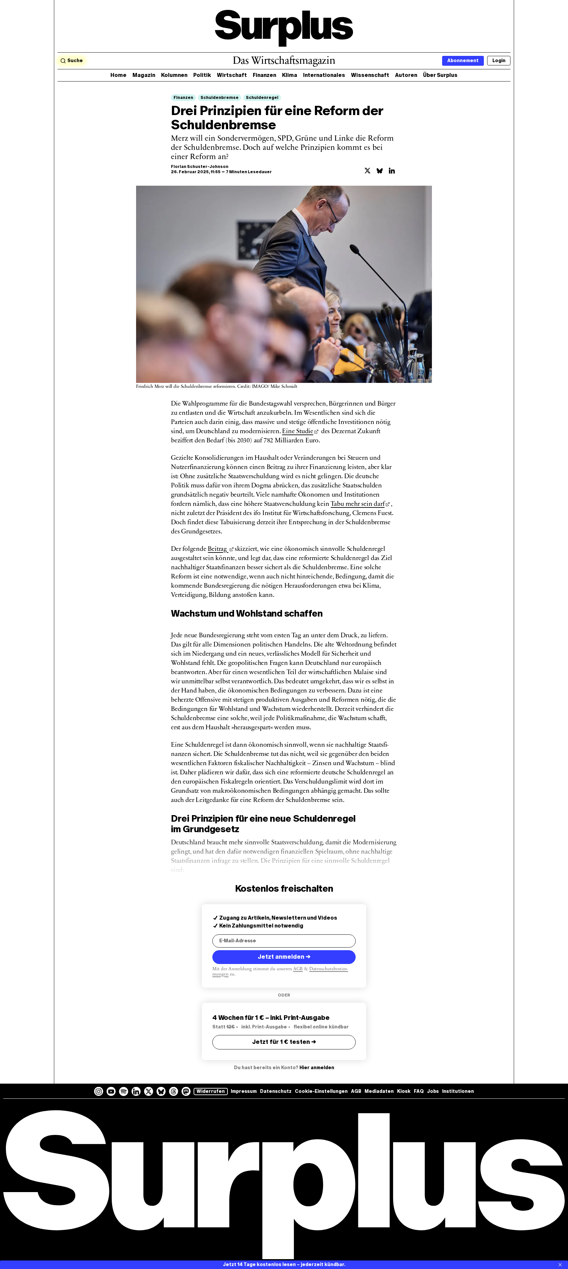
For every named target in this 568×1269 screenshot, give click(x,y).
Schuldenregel (262, 97)
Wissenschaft (370, 75)
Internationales (324, 75)
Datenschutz (276, 1091)
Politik (202, 75)
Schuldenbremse (220, 97)
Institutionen (458, 1091)
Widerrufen (211, 1091)
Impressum (244, 1091)
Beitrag (218, 549)
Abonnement (463, 60)
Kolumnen (174, 75)
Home (118, 75)
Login (499, 60)
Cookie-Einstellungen (321, 1091)
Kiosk (404, 1091)
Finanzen (264, 75)
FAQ (419, 1091)
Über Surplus (440, 75)
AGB (298, 969)
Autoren (406, 75)
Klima (289, 75)
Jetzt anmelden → (284, 956)
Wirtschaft (232, 75)
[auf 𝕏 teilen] (367, 170)
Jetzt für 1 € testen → (284, 1042)
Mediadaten (379, 1091)
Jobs (433, 1091)
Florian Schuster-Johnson (199, 166)
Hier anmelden (316, 1067)
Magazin (143, 75)
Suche (75, 60)
